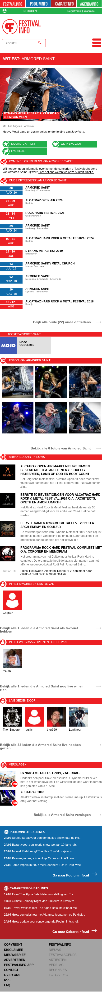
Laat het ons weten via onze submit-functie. (66, 172)
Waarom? (89, 11)
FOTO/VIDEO (58, 975)
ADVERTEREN (14, 960)
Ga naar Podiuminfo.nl (71, 875)
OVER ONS (12, 975)
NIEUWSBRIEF (15, 955)
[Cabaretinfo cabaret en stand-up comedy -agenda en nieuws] (63, 4)
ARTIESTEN (57, 960)
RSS (7, 980)
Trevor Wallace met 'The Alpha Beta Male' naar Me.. (41, 908)
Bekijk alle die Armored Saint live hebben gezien (40, 746)
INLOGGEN (30, 11)
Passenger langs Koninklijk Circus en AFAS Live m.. (41, 858)
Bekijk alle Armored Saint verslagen (62, 814)
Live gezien (18, 151)
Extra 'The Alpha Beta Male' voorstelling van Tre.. (39, 894)
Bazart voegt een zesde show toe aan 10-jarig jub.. (40, 844)
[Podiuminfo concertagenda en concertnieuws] (38, 4)
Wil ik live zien (71, 143)
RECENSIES (58, 970)
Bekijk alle (61, 448)
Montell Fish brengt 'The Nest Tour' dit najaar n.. (38, 851)
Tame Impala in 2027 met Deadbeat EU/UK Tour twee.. (43, 865)
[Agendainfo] (89, 4)
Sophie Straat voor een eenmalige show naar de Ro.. (42, 837)
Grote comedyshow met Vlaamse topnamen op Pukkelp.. (44, 914)
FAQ (7, 985)
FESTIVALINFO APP (19, 965)
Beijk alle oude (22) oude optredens (62, 322)
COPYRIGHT (13, 944)
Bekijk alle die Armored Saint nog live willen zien (41, 687)
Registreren (74, 11)
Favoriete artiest (23, 143)
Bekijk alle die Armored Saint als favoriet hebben (39, 629)
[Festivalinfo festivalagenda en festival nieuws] (12, 4)
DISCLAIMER (13, 950)
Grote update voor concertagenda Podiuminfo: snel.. (41, 921)
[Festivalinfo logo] (21, 26)
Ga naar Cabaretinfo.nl (70, 932)
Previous (6, 94)
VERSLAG (56, 965)
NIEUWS (55, 950)
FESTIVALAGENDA (63, 955)
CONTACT (11, 970)
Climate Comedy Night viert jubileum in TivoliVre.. (40, 901)
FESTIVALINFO (60, 944)
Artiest (10, 58)
